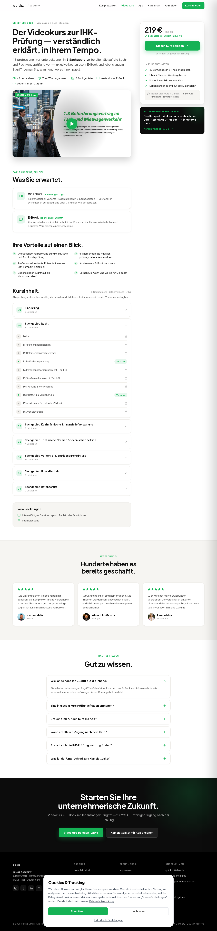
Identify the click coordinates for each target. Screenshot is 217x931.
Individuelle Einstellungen (108, 920)
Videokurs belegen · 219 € (81, 832)
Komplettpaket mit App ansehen (132, 832)
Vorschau (120, 361)
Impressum (126, 870)
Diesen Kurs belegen (170, 45)
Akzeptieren (78, 911)
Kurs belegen (193, 5)
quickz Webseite (174, 870)
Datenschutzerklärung (101, 901)
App (141, 5)
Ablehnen (139, 911)
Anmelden (171, 5)
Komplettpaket (107, 5)
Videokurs (127, 5)
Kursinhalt (154, 5)
